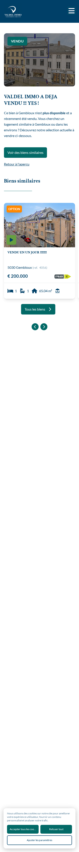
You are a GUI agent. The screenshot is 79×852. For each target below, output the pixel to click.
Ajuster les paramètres (39, 840)
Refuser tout (56, 829)
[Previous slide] (35, 326)
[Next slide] (43, 326)
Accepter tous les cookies (24, 829)
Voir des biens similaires (25, 152)
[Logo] (21, 11)
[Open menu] (71, 10)
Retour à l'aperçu (16, 164)
